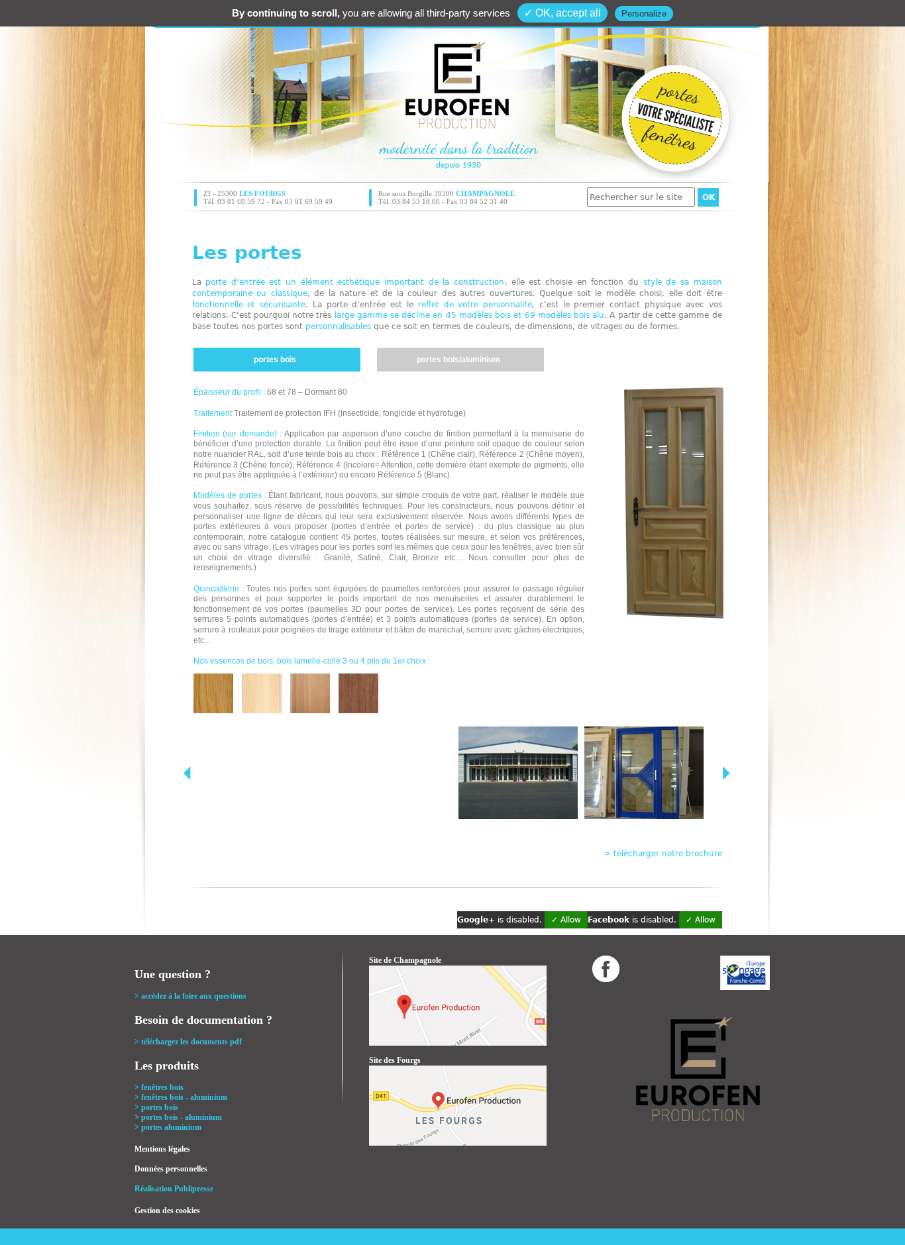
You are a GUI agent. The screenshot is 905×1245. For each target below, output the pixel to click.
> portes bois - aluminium (178, 1117)
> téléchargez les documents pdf (188, 1041)
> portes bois (156, 1107)
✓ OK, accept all (562, 13)
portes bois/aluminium (458, 359)
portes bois (275, 359)
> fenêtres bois (159, 1087)
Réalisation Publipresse (173, 1188)
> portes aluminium (167, 1127)
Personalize (643, 14)
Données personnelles (170, 1168)
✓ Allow (566, 919)
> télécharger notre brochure (663, 853)
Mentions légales (162, 1149)
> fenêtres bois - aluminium (180, 1097)
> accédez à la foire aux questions (190, 996)
